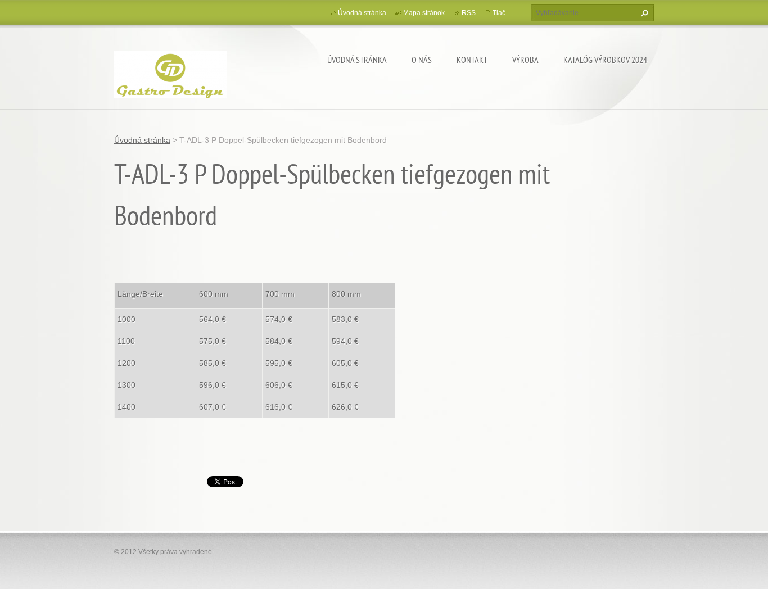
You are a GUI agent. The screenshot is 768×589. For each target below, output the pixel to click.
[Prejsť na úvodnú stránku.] (170, 73)
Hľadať (643, 12)
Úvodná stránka (357, 59)
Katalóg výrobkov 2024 (605, 59)
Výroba (525, 59)
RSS (469, 13)
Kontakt (472, 59)
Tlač (499, 13)
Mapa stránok (424, 13)
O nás (422, 59)
